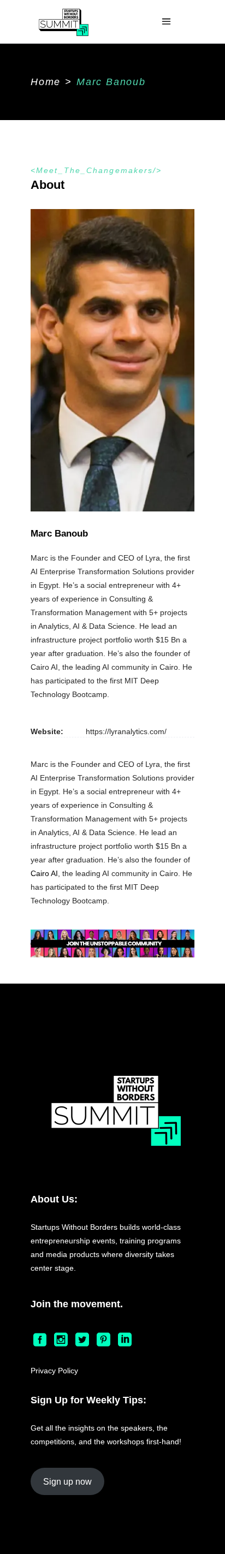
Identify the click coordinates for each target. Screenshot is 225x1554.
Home (46, 81)
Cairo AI (44, 873)
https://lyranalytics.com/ (126, 731)
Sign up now (67, 1481)
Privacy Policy (54, 1370)
